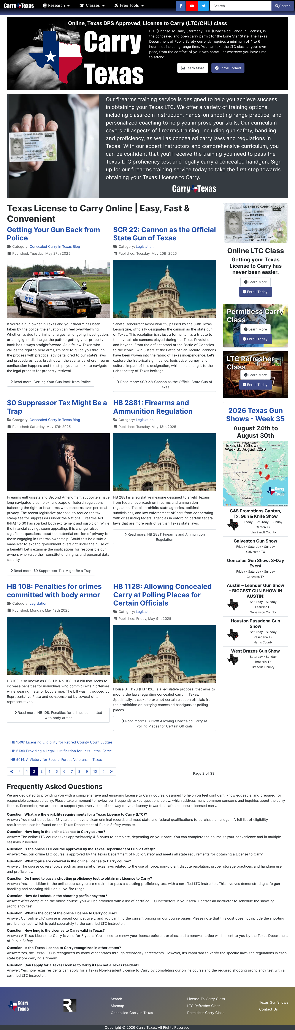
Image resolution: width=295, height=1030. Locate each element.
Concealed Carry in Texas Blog (55, 246)
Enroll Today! (231, 68)
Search (284, 6)
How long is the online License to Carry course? (64, 831)
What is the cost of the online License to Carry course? (70, 913)
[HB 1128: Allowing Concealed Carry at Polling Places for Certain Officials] (164, 654)
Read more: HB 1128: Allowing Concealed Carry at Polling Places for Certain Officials (165, 723)
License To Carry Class (206, 999)
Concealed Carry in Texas (132, 1013)
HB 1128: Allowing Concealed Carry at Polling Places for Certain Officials (162, 594)
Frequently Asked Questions (55, 786)
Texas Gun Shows (273, 1002)
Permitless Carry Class (205, 1013)
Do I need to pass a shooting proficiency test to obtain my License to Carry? (88, 878)
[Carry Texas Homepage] (19, 5)
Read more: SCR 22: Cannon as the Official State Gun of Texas (165, 384)
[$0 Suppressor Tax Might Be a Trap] (58, 462)
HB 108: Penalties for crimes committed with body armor (54, 590)
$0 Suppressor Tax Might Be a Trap (57, 406)
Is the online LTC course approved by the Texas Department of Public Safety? (89, 849)
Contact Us (268, 1009)
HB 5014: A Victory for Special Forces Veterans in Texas (56, 759)
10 (95, 771)
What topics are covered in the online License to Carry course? (77, 861)
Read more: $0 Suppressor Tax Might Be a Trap (52, 570)
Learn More (197, 68)
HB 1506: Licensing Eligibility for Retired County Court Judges (61, 742)
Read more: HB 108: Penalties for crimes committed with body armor (59, 715)
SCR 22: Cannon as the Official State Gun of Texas (164, 233)
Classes (93, 5)
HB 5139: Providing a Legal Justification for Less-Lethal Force (61, 751)
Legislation (145, 246)
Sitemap (117, 1006)
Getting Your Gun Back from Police (53, 233)
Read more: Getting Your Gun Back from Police (52, 382)
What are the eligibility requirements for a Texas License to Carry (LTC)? (85, 814)
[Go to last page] (111, 771)
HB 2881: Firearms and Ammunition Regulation (153, 406)
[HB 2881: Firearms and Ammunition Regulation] (164, 462)
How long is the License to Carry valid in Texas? (64, 930)
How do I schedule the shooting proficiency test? (65, 896)
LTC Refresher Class (203, 1006)
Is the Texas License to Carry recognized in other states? (72, 948)
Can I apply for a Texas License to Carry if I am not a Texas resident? (81, 965)
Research (56, 5)
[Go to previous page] (20, 771)
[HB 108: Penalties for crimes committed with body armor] (58, 646)
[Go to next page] (103, 771)
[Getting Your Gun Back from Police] (58, 289)
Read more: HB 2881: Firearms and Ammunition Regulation (166, 537)
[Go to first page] (11, 771)
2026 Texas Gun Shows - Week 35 (255, 414)
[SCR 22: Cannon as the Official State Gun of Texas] (164, 289)
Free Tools (129, 5)
